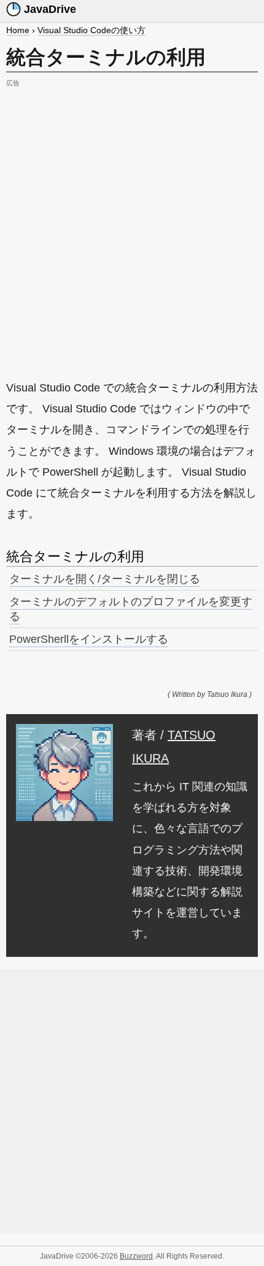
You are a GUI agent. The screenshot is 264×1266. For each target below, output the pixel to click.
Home (17, 30)
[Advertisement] (132, 223)
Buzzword (136, 1256)
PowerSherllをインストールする (88, 639)
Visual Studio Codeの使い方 (91, 30)
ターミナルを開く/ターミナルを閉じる (104, 579)
